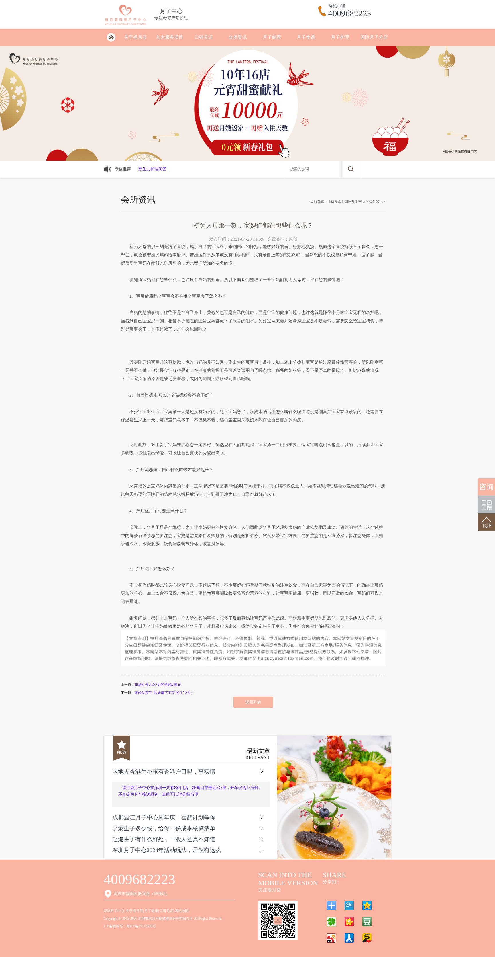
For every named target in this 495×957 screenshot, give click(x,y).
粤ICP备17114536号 (141, 926)
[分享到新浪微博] (331, 938)
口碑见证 (204, 37)
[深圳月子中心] (125, 26)
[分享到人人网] (349, 938)
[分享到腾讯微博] (349, 905)
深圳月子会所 (111, 37)
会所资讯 (238, 37)
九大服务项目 (169, 37)
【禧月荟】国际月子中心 (346, 201)
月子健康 (272, 37)
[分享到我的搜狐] (367, 938)
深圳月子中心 (114, 911)
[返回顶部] (486, 522)
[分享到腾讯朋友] (331, 921)
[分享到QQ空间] (367, 905)
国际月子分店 (374, 37)
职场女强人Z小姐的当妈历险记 (158, 685)
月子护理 (340, 37)
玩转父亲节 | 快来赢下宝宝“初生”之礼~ (164, 693)
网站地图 (181, 911)
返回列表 (253, 702)
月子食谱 (306, 37)
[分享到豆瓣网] (367, 921)
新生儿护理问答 (152, 169)
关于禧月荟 (135, 37)
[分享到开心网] (349, 921)
